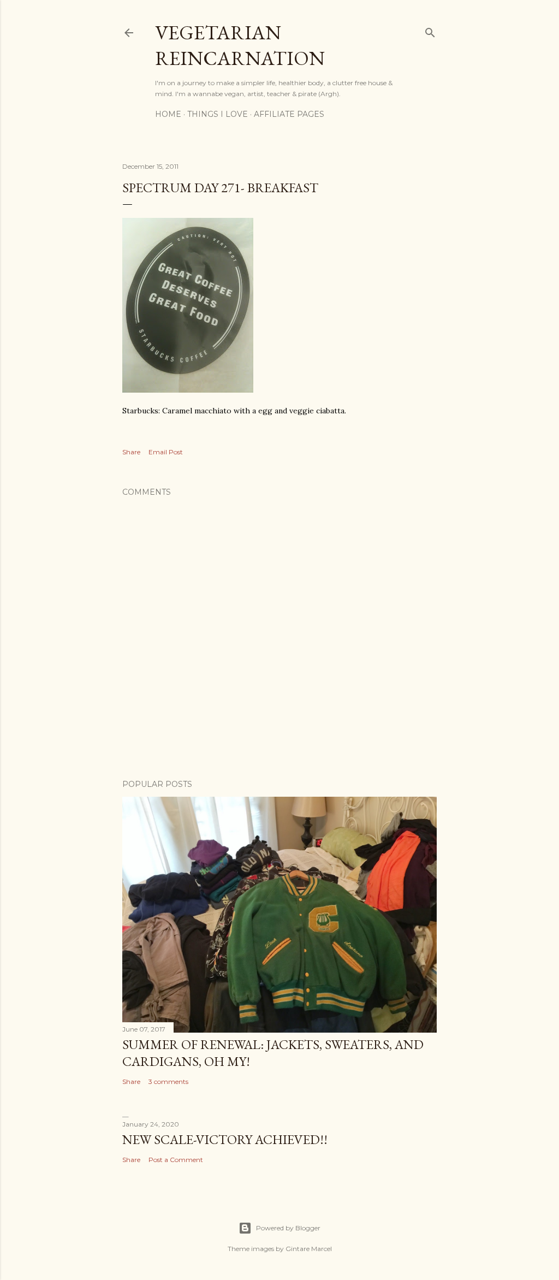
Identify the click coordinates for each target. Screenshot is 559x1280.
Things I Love (217, 114)
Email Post (165, 452)
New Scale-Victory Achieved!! (225, 1139)
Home (168, 114)
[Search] (430, 30)
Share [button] (131, 452)
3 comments (168, 1081)
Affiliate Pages (289, 114)
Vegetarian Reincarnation (240, 45)
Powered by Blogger (288, 1228)
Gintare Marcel (309, 1249)
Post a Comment (175, 1159)
